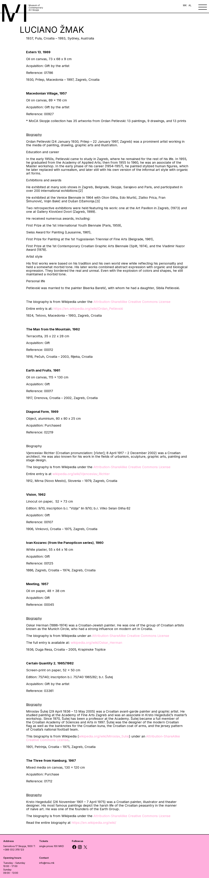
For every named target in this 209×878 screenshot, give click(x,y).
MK (185, 5)
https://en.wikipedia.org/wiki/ (94, 823)
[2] (81, 191)
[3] (97, 201)
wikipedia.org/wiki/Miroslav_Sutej (104, 736)
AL (190, 5)
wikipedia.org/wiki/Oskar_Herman (96, 643)
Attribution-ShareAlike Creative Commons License (131, 467)
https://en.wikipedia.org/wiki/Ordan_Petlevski (88, 309)
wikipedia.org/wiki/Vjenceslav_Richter (81, 474)
